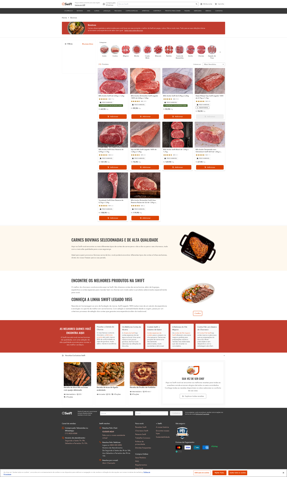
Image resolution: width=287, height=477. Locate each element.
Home (64, 18)
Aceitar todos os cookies (238, 473)
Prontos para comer (172, 11)
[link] (80, 5)
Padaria (187, 11)
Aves (88, 11)
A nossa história (162, 427)
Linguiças (106, 11)
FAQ (137, 461)
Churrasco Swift (141, 431)
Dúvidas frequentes (143, 448)
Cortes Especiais (132, 11)
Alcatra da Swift (129, 333)
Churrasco (68, 11)
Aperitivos (145, 11)
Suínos (96, 11)
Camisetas (219, 11)
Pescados (118, 11)
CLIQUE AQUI (108, 431)
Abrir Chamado (108, 463)
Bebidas (208, 11)
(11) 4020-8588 (71, 433)
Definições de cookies (202, 473)
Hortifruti (157, 11)
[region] (143, 473)
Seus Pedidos (140, 457)
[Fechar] (283, 472)
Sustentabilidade (163, 437)
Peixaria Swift (140, 434)
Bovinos (80, 11)
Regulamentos (141, 465)
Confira (198, 313)
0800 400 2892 (116, 445)
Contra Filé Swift (205, 333)
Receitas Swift (140, 427)
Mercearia (197, 11)
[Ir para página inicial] (67, 4)
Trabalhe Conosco (142, 438)
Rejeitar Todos (219, 473)
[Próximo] (220, 52)
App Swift (139, 468)
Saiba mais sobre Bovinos (133, 30)
